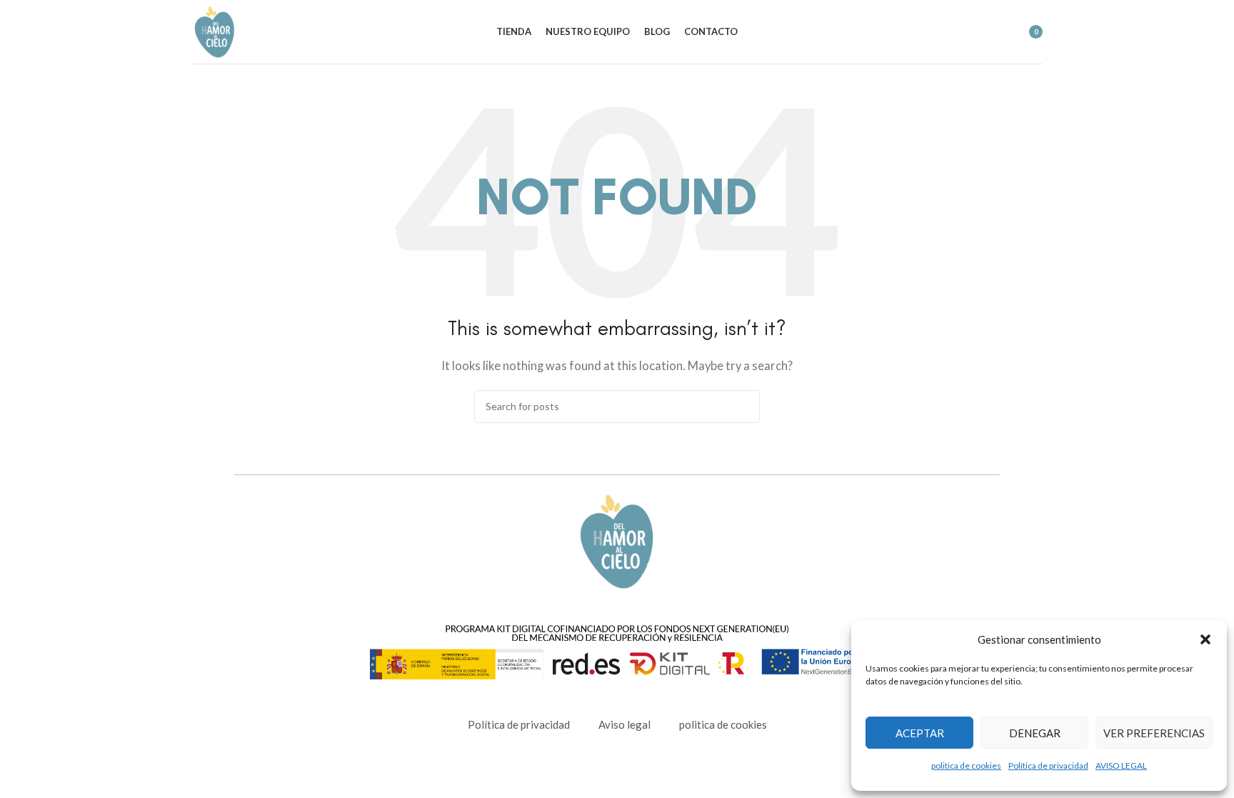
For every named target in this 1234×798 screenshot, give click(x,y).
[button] (1205, 639)
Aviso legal (624, 724)
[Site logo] (214, 30)
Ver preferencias (1154, 733)
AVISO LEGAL (1121, 765)
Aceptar (920, 733)
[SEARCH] (743, 406)
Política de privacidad (1048, 765)
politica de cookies (966, 765)
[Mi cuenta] (942, 32)
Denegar (1034, 733)
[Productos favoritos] (993, 32)
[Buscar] (967, 32)
